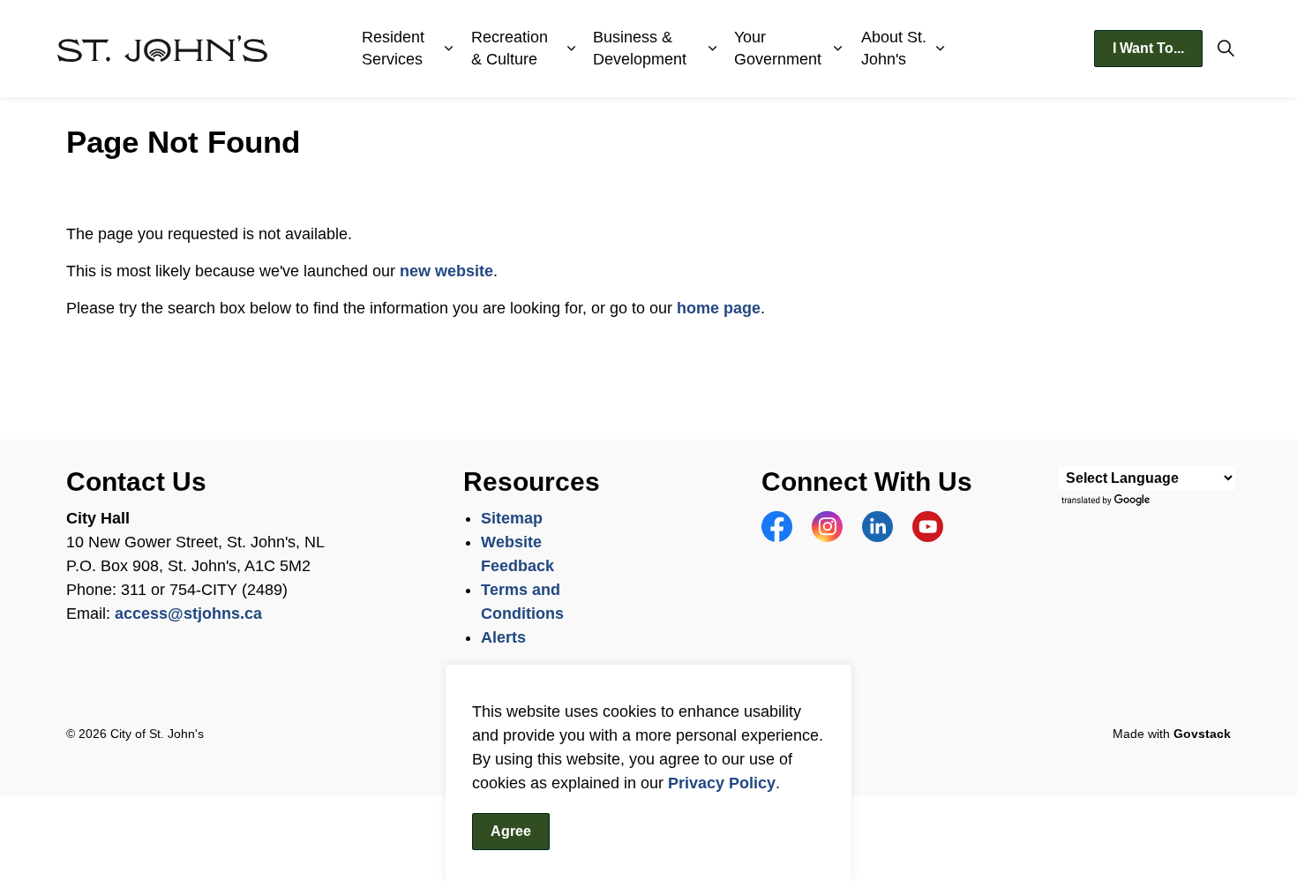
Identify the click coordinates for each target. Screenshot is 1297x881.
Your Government (777, 48)
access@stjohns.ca (188, 613)
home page (719, 308)
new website (446, 271)
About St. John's (893, 48)
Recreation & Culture (509, 48)
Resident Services (393, 48)
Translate (1107, 501)
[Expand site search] (1225, 48)
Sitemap (512, 518)
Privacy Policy (722, 783)
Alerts (503, 637)
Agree (511, 831)
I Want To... (1148, 48)
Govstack (1202, 734)
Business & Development (639, 48)
